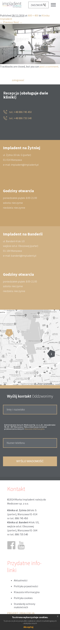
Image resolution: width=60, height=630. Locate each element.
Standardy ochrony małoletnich (24, 605)
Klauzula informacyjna (27, 592)
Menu (55, 2)
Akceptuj (28, 626)
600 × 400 (33, 15)
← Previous (6, 22)
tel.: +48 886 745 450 (20, 112)
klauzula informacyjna (34, 429)
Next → (18, 22)
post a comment (49, 66)
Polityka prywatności (26, 586)
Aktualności (20, 580)
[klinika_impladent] (30, 63)
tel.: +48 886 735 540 (20, 118)
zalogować (18, 80)
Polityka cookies (23, 598)
